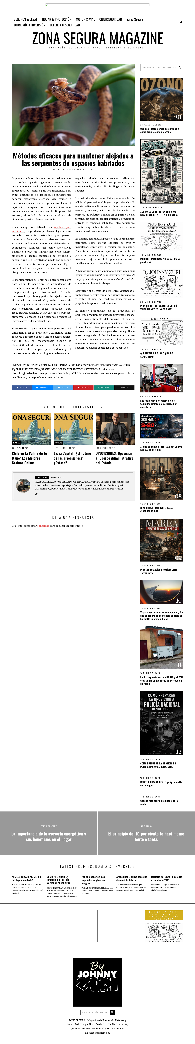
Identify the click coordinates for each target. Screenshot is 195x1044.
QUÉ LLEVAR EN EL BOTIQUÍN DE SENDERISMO (156, 354)
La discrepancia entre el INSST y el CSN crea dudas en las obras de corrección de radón (161, 680)
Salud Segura (134, 19)
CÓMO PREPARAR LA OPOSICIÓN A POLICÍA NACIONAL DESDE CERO (158, 764)
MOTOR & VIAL (85, 19)
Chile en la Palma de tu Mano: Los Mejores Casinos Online (29, 458)
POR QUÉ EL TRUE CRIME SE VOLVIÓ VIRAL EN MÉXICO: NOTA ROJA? (158, 307)
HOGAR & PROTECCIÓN (56, 19)
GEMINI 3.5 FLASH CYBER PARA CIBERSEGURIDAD (156, 509)
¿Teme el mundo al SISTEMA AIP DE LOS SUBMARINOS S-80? (161, 448)
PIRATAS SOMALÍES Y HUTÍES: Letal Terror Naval (158, 571)
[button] (179, 67)
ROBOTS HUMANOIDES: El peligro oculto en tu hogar (161, 783)
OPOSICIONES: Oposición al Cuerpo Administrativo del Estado (114, 458)
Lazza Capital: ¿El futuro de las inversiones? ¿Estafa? (72, 458)
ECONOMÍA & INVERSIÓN (29, 24)
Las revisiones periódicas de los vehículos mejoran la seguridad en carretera (158, 404)
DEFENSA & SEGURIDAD (65, 24)
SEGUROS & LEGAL (25, 19)
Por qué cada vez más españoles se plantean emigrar (93, 880)
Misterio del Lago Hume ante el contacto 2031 (166, 878)
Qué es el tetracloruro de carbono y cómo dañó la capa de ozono (159, 130)
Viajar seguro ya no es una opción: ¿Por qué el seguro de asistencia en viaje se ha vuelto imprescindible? (161, 615)
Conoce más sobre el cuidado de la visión (159, 802)
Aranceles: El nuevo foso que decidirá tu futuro (131, 878)
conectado (43, 525)
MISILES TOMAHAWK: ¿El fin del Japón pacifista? (160, 260)
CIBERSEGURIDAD (110, 19)
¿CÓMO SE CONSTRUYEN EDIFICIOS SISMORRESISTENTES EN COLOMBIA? (159, 213)
